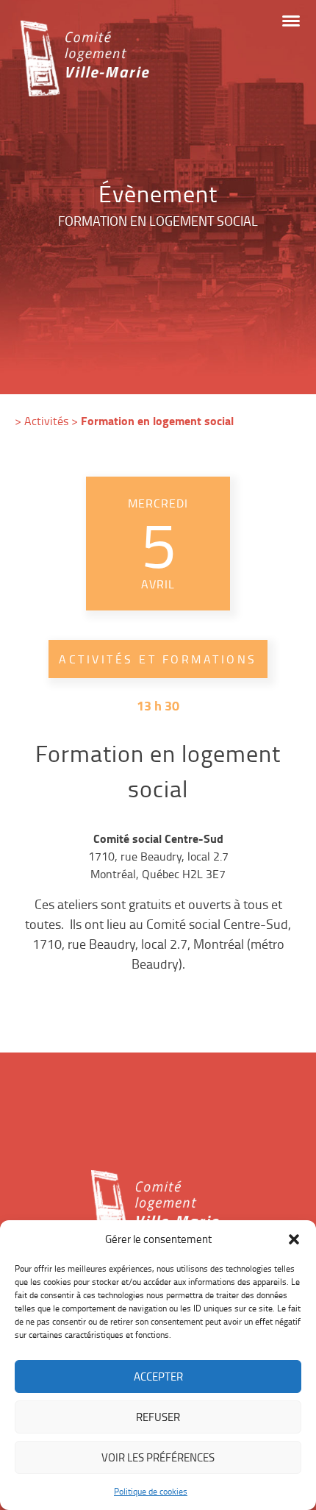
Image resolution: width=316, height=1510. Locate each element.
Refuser (158, 1417)
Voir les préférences (158, 1457)
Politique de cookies (150, 1491)
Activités (46, 421)
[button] (294, 1239)
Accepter (158, 1376)
